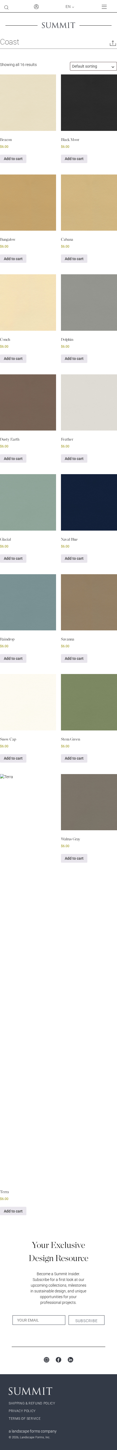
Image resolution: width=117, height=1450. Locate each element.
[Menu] (107, 6)
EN (68, 7)
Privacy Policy (22, 1411)
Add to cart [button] (13, 159)
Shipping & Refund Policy (32, 1403)
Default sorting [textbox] (84, 66)
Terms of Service (25, 1419)
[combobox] (93, 66)
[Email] (113, 44)
